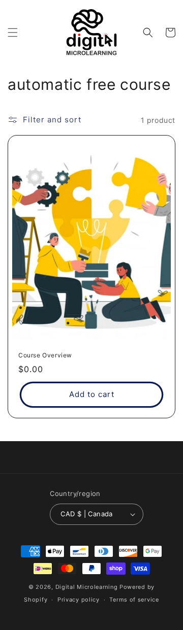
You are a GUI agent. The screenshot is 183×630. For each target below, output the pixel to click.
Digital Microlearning (86, 586)
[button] (13, 32)
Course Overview (45, 355)
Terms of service (134, 599)
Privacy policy (78, 599)
